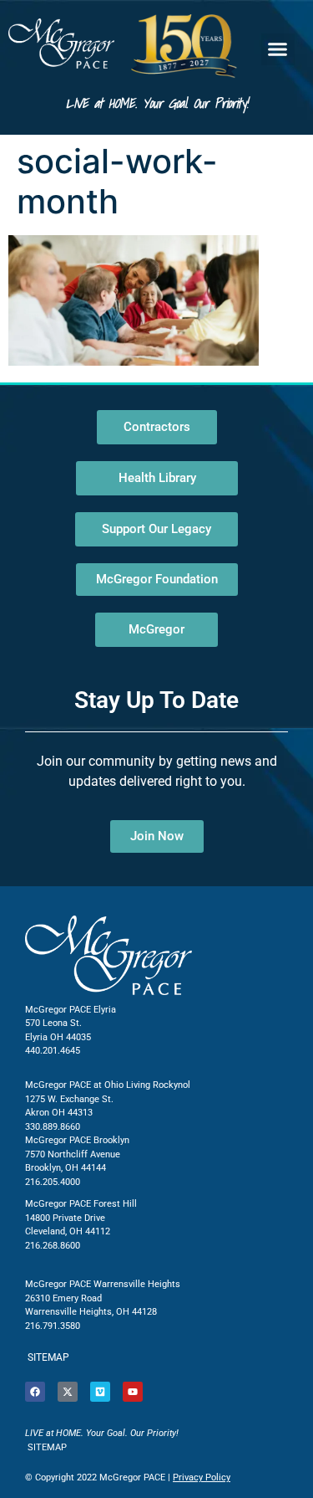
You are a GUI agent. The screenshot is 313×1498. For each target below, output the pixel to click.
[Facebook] (35, 1392)
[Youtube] (133, 1392)
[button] (278, 49)
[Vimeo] (100, 1392)
